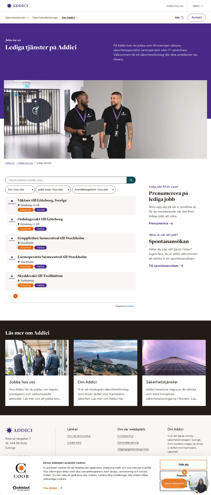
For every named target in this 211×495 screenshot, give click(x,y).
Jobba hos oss (174, 5)
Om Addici (68, 17)
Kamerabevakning (128, 442)
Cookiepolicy (125, 435)
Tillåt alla (183, 464)
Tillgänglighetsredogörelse (133, 449)
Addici (196, 5)
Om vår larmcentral (78, 435)
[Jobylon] (70, 244)
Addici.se (10, 163)
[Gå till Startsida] (17, 5)
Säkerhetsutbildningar (45, 17)
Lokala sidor (74, 442)
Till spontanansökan (164, 266)
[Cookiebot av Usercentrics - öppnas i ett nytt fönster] (21, 488)
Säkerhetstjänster (15, 17)
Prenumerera (158, 223)
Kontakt (197, 17)
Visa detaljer (50, 488)
